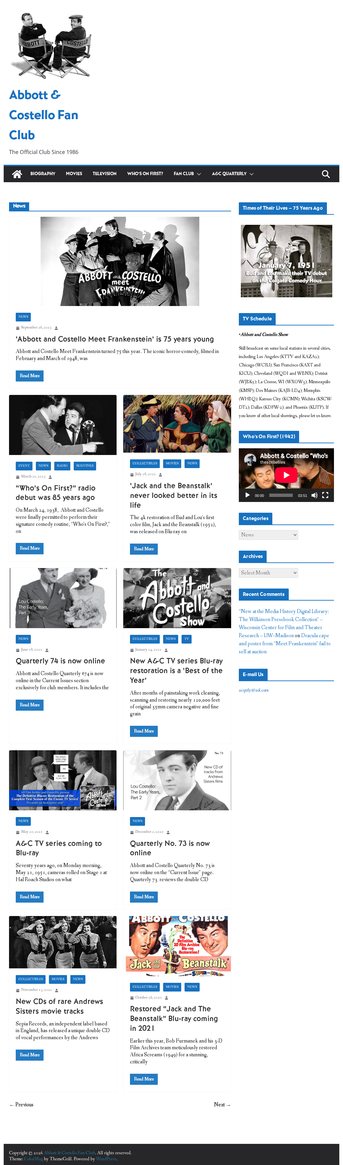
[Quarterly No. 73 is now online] (177, 780)
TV (186, 639)
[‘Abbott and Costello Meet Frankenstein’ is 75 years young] (120, 261)
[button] (197, 174)
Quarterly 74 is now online (60, 661)
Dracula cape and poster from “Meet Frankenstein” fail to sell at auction (285, 643)
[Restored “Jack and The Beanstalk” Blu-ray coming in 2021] (177, 946)
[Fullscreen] (325, 495)
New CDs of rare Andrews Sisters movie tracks (59, 1006)
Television (105, 174)
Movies (74, 174)
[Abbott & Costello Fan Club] (17, 174)
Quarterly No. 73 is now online (170, 848)
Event (24, 466)
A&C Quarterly (229, 174)
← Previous (21, 1105)
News (23, 317)
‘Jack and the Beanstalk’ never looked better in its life (173, 495)
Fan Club (184, 174)
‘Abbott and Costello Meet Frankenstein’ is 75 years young (115, 339)
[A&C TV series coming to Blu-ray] (63, 780)
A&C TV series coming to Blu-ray (59, 848)
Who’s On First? (145, 174)
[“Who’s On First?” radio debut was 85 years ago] (63, 425)
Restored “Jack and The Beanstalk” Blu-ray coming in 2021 (174, 1019)
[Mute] (314, 495)
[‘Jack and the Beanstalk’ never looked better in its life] (177, 424)
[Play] (247, 495)
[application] (286, 475)
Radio (62, 466)
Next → (222, 1105)
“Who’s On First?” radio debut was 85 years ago (55, 493)
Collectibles (145, 463)
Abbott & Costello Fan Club (43, 115)
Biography (42, 174)
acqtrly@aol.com (254, 690)
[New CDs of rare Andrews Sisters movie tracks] (63, 942)
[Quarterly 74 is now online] (63, 598)
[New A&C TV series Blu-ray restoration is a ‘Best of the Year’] (177, 598)
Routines (84, 466)
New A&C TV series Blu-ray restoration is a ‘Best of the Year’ (176, 671)
